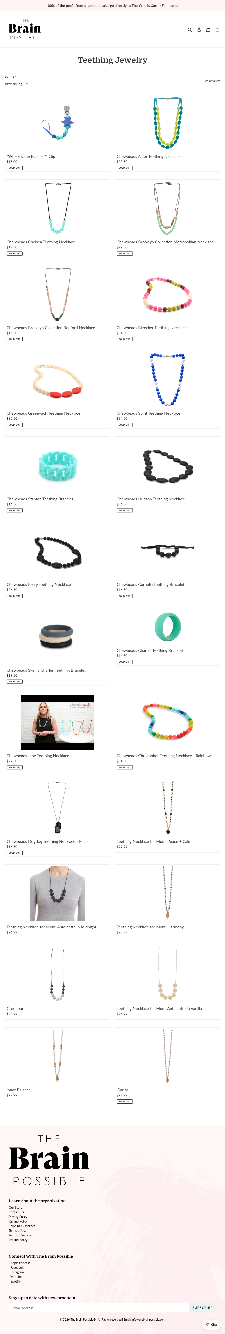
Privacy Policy (18, 1217)
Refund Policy (18, 1221)
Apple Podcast (20, 1263)
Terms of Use (17, 1230)
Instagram (17, 1272)
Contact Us (16, 1212)
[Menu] (217, 29)
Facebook (17, 1267)
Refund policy (18, 1240)
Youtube (16, 1277)
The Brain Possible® (83, 1319)
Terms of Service (20, 1235)
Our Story (15, 1207)
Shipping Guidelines (22, 1226)
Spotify (15, 1281)
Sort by (10, 76)
